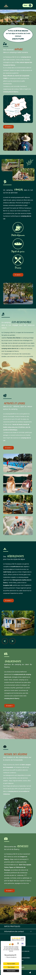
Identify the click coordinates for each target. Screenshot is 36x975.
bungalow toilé (7, 585)
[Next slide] (12, 641)
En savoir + (8, 127)
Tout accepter (11, 963)
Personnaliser (11, 970)
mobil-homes (7, 572)
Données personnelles (23, 957)
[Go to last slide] (5, 641)
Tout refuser (11, 967)
